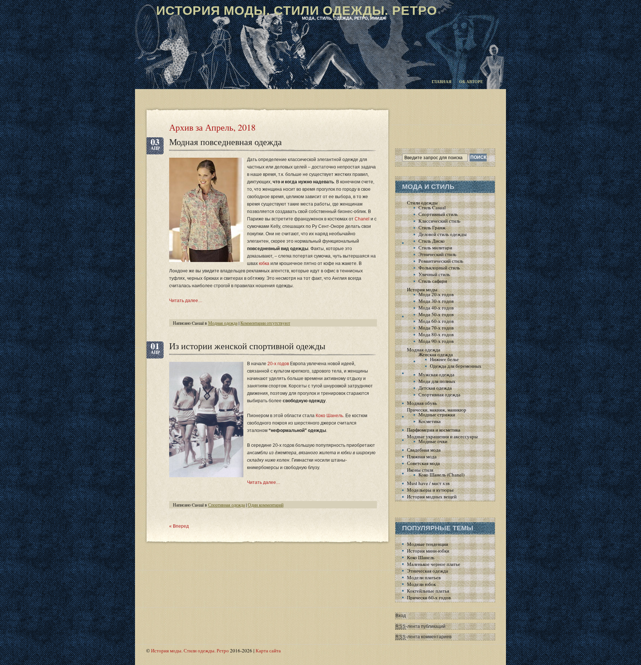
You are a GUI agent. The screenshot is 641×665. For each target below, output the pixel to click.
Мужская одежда (436, 374)
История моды (422, 289)
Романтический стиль (440, 261)
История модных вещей (432, 496)
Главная (441, 82)
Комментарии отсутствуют (265, 323)
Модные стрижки (436, 414)
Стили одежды (422, 202)
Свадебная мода (424, 449)
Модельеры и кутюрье (430, 490)
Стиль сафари (432, 281)
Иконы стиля (420, 469)
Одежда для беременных (455, 366)
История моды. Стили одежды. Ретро (296, 10)
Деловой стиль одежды (442, 234)
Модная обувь (422, 403)
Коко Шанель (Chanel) (441, 474)
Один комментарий (265, 505)
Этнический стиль (437, 254)
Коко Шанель (329, 415)
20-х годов (278, 363)
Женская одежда (435, 354)
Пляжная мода (422, 456)
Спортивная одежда (226, 505)
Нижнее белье (444, 359)
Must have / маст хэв (428, 483)
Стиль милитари (435, 247)
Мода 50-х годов (436, 314)
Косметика (429, 421)
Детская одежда (435, 387)
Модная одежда (222, 323)
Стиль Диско (431, 241)
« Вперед (179, 526)
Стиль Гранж (432, 227)
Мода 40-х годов (436, 307)
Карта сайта (268, 650)
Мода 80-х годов (436, 334)
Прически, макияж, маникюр (436, 409)
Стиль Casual (432, 207)
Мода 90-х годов (436, 341)
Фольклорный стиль (439, 267)
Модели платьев (424, 577)
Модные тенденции (427, 544)
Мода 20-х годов (436, 294)
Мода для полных (437, 381)
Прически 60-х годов (429, 597)
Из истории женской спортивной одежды (247, 346)
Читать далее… (186, 300)
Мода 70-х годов (436, 327)
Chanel (362, 219)
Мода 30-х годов (436, 301)
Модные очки (432, 441)
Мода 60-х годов (436, 321)
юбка (264, 263)
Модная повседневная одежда (225, 142)
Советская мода (423, 463)
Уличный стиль (434, 274)
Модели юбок (421, 584)
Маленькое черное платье (433, 564)
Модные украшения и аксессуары (442, 436)
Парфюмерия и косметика (433, 429)
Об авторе (471, 82)
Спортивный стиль (438, 214)
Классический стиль (439, 220)
